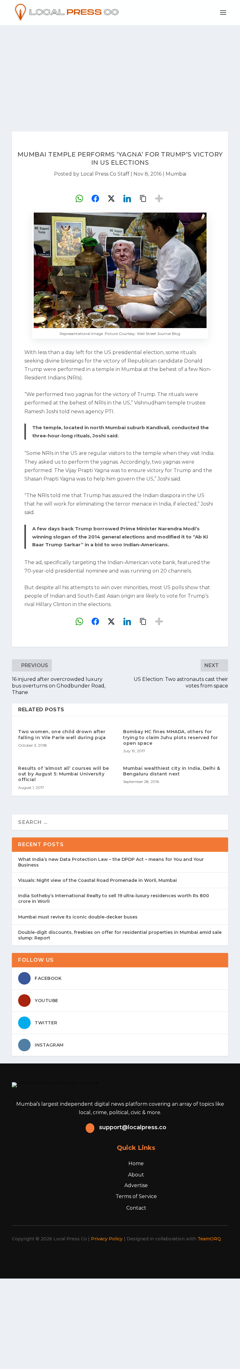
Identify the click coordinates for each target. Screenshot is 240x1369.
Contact (136, 1208)
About (136, 1175)
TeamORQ (209, 1239)
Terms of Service (136, 1196)
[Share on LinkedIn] (127, 198)
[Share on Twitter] (111, 198)
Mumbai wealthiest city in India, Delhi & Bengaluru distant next (171, 771)
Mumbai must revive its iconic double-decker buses (78, 917)
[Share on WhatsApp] (79, 198)
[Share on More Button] (159, 198)
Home (136, 1163)
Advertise (136, 1185)
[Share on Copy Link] (143, 198)
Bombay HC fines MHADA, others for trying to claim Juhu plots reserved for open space (170, 737)
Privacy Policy (106, 1239)
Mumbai (176, 174)
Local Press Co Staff (105, 174)
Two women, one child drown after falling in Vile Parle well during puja (62, 734)
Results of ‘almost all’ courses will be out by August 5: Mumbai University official (63, 773)
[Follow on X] (102, 1256)
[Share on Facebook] (95, 198)
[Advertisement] (120, 72)
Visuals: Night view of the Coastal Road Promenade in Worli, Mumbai (97, 880)
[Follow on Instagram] (116, 1256)
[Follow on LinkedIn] (130, 1256)
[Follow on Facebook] (88, 1256)
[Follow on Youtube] (143, 1256)
